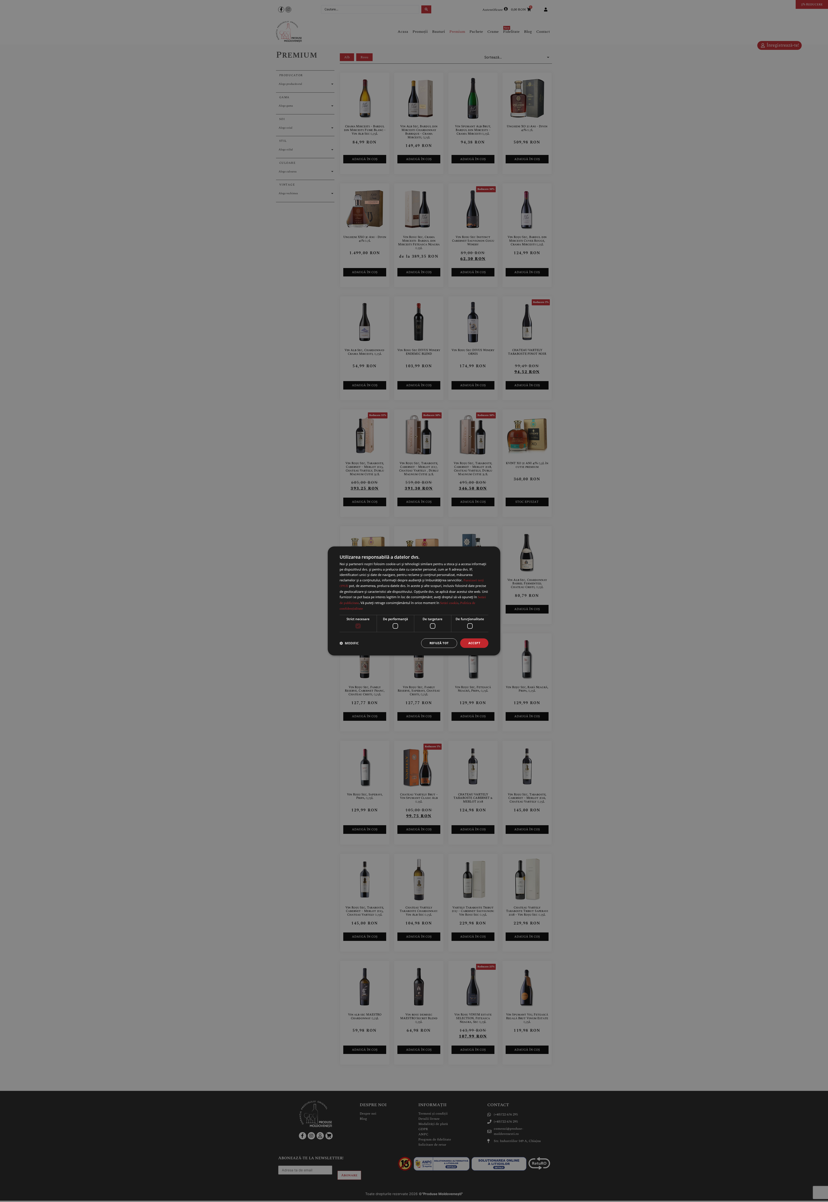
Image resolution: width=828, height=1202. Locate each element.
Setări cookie (449, 603)
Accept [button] (474, 643)
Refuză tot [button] (439, 643)
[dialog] (414, 600)
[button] (349, 643)
